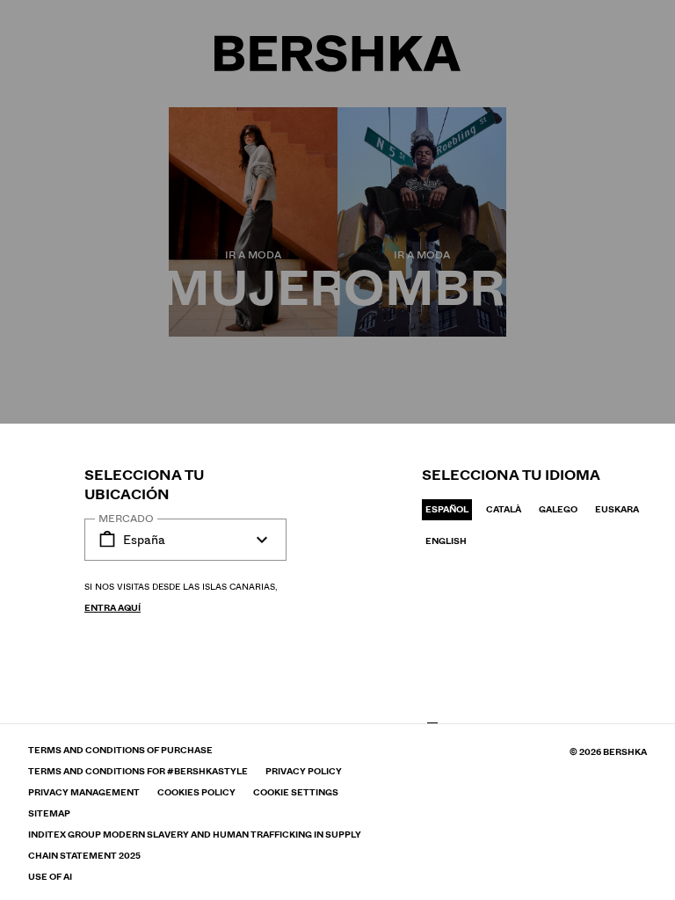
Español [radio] (446, 509)
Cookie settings (295, 793)
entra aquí (112, 607)
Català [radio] (503, 509)
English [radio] (446, 541)
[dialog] (337, 450)
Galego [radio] (558, 509)
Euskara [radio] (617, 509)
